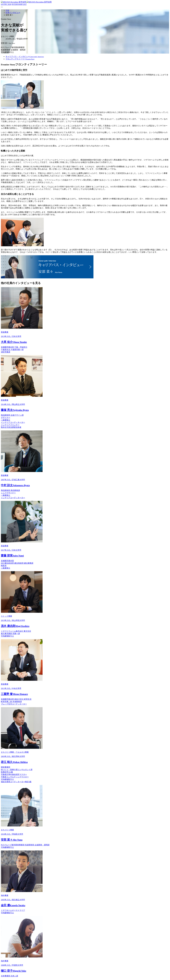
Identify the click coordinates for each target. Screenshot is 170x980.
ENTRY (6, 4)
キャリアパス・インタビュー (25, 56)
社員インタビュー (13, 13)
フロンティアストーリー (20, 59)
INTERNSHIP (19, 4)
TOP (7, 10)
